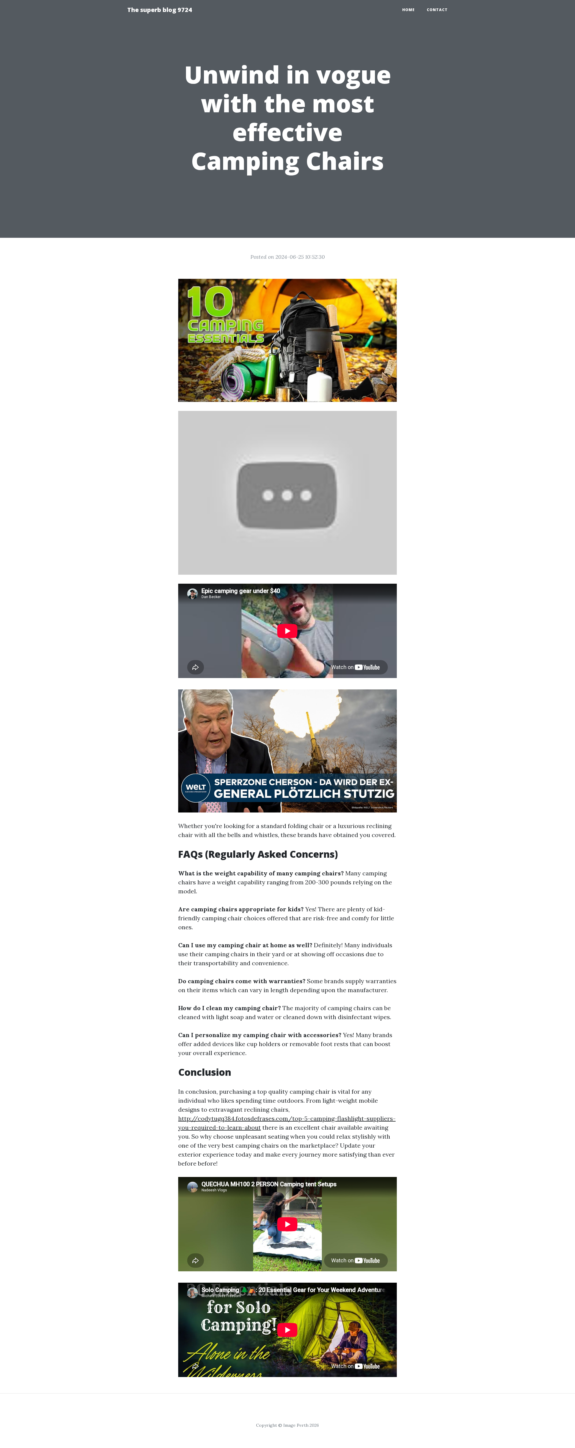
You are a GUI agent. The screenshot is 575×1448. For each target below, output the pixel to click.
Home (408, 9)
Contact (437, 9)
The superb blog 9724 (159, 10)
